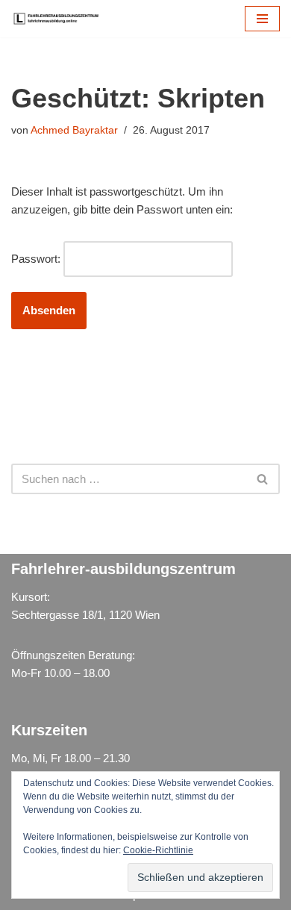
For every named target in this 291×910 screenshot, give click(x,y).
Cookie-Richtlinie (158, 850)
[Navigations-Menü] (262, 18)
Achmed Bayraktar (74, 130)
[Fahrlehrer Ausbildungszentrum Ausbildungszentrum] (59, 18)
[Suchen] (263, 479)
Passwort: (37, 258)
